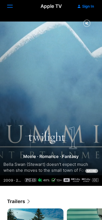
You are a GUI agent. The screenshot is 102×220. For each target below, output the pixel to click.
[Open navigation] (13, 6)
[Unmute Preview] (87, 23)
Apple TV (51, 6)
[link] (19, 201)
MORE (91, 171)
